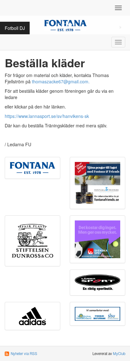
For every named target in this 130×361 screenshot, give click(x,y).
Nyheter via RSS (24, 353)
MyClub (119, 353)
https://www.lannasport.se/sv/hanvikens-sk (47, 116)
